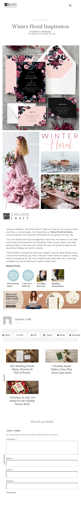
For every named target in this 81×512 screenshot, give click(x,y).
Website (9, 481)
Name (9, 458)
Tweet (49, 335)
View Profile (18, 323)
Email (62, 335)
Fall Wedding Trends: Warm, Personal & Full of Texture (22, 369)
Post (21, 335)
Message (76, 335)
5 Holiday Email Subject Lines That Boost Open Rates (61, 369)
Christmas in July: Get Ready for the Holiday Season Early (22, 401)
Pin (34, 335)
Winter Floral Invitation (61, 232)
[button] (40, 5)
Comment (11, 439)
